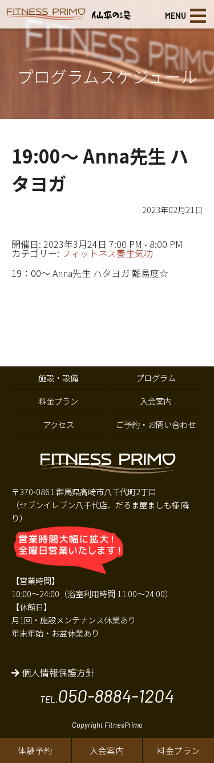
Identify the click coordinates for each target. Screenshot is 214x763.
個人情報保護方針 (57, 672)
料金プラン (179, 750)
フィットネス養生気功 (107, 253)
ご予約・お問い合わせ (156, 424)
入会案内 (107, 750)
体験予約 (35, 750)
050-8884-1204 (116, 695)
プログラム (156, 377)
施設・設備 (58, 377)
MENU (175, 16)
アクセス (58, 424)
